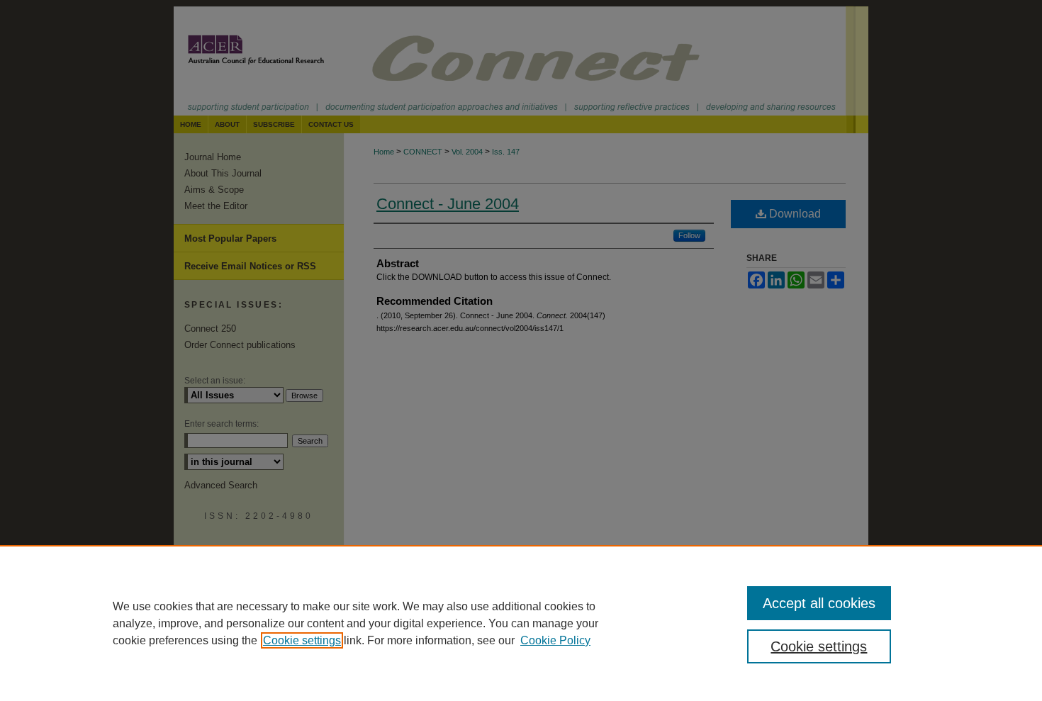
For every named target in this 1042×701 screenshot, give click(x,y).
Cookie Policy (555, 640)
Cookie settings (302, 640)
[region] (521, 623)
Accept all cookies (819, 603)
